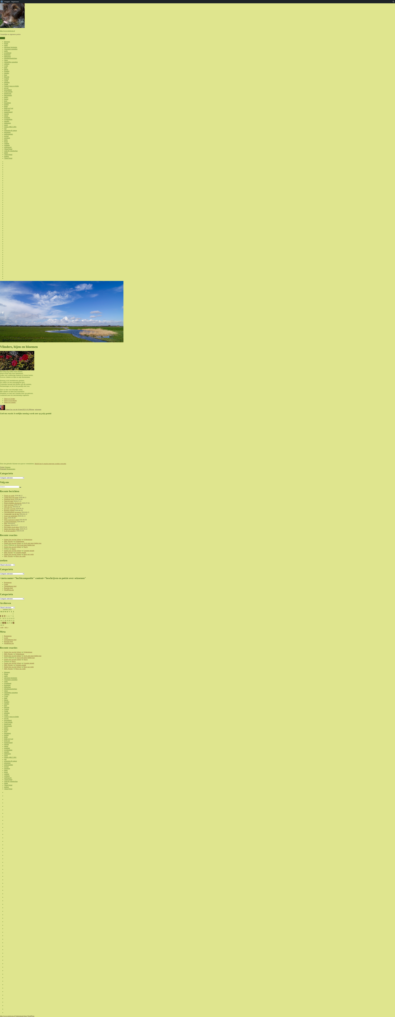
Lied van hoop (9, 505)
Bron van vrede (29, 554)
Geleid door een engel (11, 497)
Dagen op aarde (9, 496)
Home (6, 43)
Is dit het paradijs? (10, 531)
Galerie (6, 79)
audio (6, 45)
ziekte (6, 153)
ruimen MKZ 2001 (10, 127)
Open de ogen (8, 501)
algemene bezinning (10, 47)
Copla (6, 66)
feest (5, 75)
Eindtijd (6, 71)
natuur (6, 116)
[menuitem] (2, 1)
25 (5, 623)
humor (6, 99)
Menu (2, 38)
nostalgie (7, 117)
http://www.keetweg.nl (7, 31)
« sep (1, 627)
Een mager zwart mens (11, 527)
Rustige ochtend (9, 510)
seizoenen (7, 132)
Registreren (8, 582)
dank (5, 67)
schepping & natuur (10, 130)
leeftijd (6, 104)
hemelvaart (7, 93)
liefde (6, 106)
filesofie (6, 77)
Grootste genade (29, 551)
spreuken (7, 138)
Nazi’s (26, 547)
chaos (6, 60)
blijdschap (7, 56)
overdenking (8, 119)
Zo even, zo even (9, 508)
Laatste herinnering (10, 521)
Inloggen (7, 42)
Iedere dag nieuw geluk (11, 529)
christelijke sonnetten (11, 62)
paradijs (6, 121)
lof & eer (7, 110)
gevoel (6, 88)
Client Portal (8, 149)
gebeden (7, 82)
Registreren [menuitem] (15, 1)
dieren (6, 69)
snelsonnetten (8, 134)
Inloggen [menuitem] (7, 1)
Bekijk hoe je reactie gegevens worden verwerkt (50, 464)
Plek (5, 523)
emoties (6, 73)
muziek (6, 114)
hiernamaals (8, 95)
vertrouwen (8, 147)
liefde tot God (8, 108)
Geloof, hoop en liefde (11, 86)
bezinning (7, 55)
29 (13, 623)
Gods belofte (8, 92)
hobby (6, 97)
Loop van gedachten (10, 516)
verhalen (7, 145)
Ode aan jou (8, 507)
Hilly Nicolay (8, 541)
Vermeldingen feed (10, 586)
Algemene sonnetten (10, 49)
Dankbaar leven (9, 499)
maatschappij (8, 112)
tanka (6, 140)
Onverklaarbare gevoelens (12, 512)
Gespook (7, 525)
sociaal (6, 136)
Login (6, 584)
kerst (5, 101)
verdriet (6, 143)
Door (6, 518)
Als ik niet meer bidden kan (32, 543)
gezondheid (8, 90)
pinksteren (7, 123)
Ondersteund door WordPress (24, 1016)
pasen (6, 125)
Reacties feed (8, 588)
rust (5, 129)
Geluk (6, 80)
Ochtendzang (28, 539)
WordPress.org (9, 590)
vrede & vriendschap (11, 151)
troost (6, 141)
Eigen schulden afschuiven (12, 503)
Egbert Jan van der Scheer (13, 409)
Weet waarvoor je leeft (11, 520)
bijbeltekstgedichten (10, 58)
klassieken (7, 103)
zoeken (6, 156)
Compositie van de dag (11, 514)
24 (3, 623)
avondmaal (7, 53)
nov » (6, 627)
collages (6, 64)
